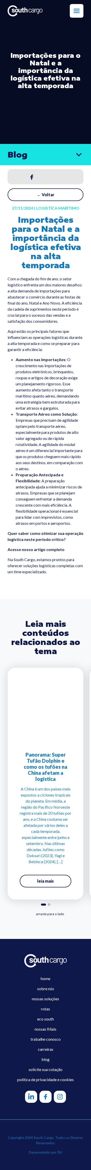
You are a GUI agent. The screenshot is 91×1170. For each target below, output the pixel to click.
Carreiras (45, 1049)
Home (45, 978)
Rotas (45, 1008)
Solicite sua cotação (45, 1069)
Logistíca (46, 208)
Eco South (45, 1018)
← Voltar (45, 194)
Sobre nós (45, 988)
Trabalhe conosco (46, 1039)
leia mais (45, 881)
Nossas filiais (45, 1029)
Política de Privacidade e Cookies (45, 1079)
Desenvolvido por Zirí (45, 1152)
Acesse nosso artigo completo (36, 549)
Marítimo (68, 208)
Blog (45, 1059)
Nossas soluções (45, 998)
